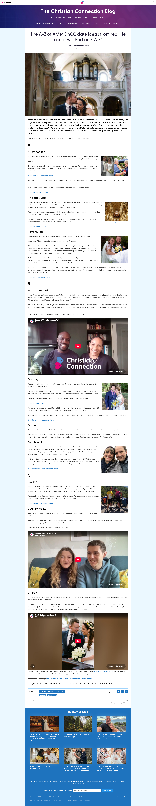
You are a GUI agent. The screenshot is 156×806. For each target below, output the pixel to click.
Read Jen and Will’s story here (39, 277)
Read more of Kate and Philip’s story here (43, 468)
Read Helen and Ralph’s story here (40, 175)
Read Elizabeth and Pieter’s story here (41, 403)
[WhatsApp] (126, 692)
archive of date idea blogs (103, 671)
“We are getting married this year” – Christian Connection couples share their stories (110, 737)
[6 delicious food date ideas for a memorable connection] (44, 756)
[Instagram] (117, 796)
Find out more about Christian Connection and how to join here (69, 678)
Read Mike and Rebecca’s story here (41, 226)
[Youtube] (124, 796)
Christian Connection (82, 45)
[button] (154, 2)
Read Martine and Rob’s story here (40, 503)
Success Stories (59, 691)
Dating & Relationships (46, 691)
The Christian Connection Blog (78, 11)
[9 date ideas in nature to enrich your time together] (78, 724)
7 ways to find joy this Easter (119, 703)
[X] (122, 692)
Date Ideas (43, 695)
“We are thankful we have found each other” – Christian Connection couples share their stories (111, 768)
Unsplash (121, 222)
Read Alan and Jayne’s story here (40, 192)
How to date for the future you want (38, 703)
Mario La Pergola (113, 222)
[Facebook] (118, 692)
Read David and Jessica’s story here (41, 420)
